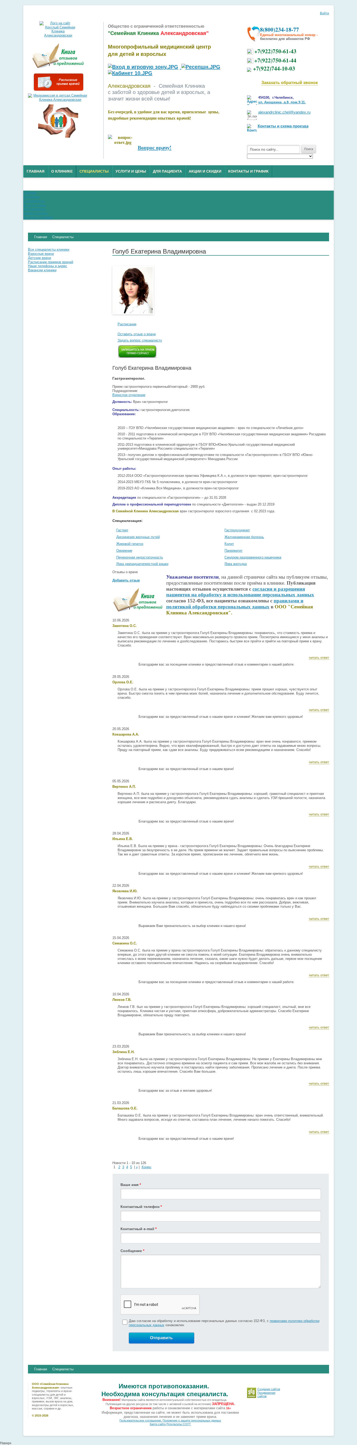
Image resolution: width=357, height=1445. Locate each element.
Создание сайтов (268, 1389)
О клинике (62, 171)
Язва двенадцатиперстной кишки (142, 564)
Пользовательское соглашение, (140, 1420)
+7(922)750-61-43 (275, 51)
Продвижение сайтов (266, 1394)
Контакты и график (248, 171)
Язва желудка (235, 564)
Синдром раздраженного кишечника (252, 557)
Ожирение (124, 551)
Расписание (127, 324)
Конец (146, 1167)
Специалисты (94, 171)
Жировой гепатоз (129, 544)
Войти (324, 13)
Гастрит (122, 530)
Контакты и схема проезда (283, 126)
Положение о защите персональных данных (192, 1420)
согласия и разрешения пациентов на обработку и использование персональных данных (240, 592)
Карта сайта (158, 1424)
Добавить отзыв (126, 580)
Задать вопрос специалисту (140, 340)
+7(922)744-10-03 (274, 68)
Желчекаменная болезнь (244, 537)
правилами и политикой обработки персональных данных (234, 603)
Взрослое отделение (128, 395)
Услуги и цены (131, 171)
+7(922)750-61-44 (275, 60)
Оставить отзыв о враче (137, 334)
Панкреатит (233, 551)
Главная (35, 171)
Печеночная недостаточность (139, 557)
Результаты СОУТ (178, 1424)
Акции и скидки (205, 171)
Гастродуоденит (237, 530)
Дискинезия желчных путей (138, 537)
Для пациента (167, 171)
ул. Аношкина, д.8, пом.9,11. (282, 102)
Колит (229, 544)
